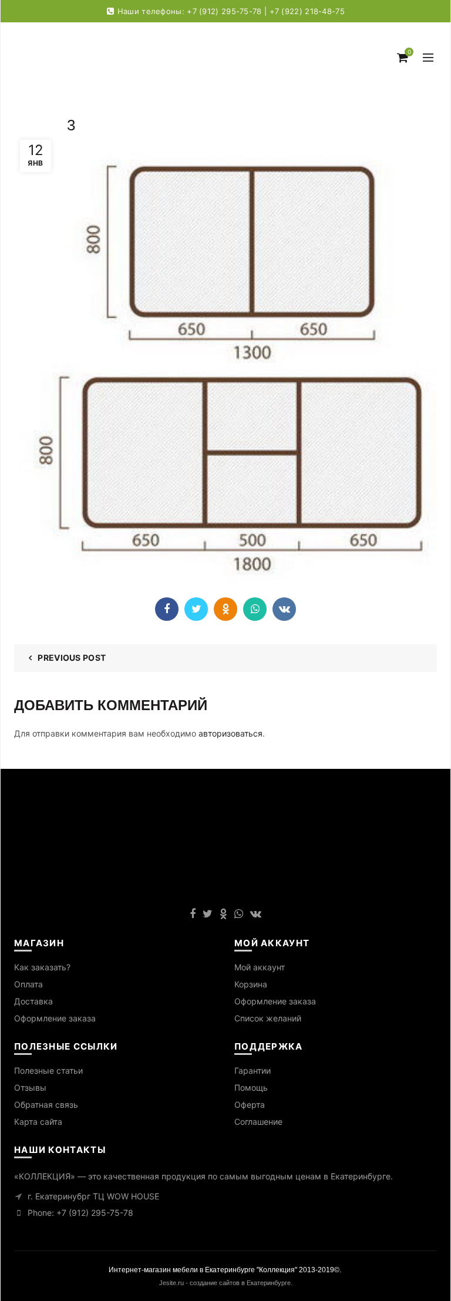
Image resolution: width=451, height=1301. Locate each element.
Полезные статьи (48, 1070)
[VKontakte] (284, 609)
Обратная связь (46, 1105)
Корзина (250, 984)
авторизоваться (230, 733)
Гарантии (252, 1070)
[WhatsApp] (255, 609)
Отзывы (30, 1087)
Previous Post (72, 658)
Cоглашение (258, 1122)
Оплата (28, 984)
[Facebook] (167, 609)
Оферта (249, 1105)
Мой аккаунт (259, 967)
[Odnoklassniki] (225, 609)
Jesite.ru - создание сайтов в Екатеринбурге (225, 1282)
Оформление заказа (55, 1018)
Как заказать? (42, 967)
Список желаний (267, 1018)
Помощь (251, 1087)
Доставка (33, 1001)
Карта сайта (38, 1122)
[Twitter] (196, 609)
